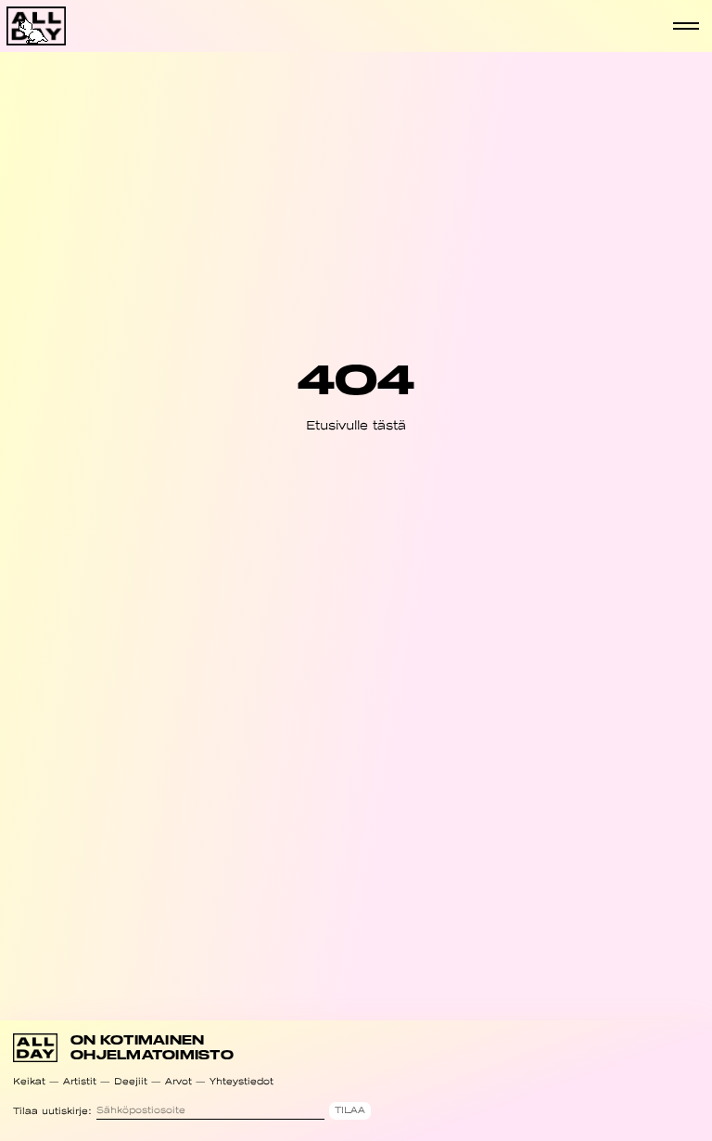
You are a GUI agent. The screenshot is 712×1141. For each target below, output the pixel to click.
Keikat (29, 1081)
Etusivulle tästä (356, 425)
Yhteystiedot (241, 1081)
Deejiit (130, 1081)
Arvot (178, 1081)
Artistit (79, 1081)
